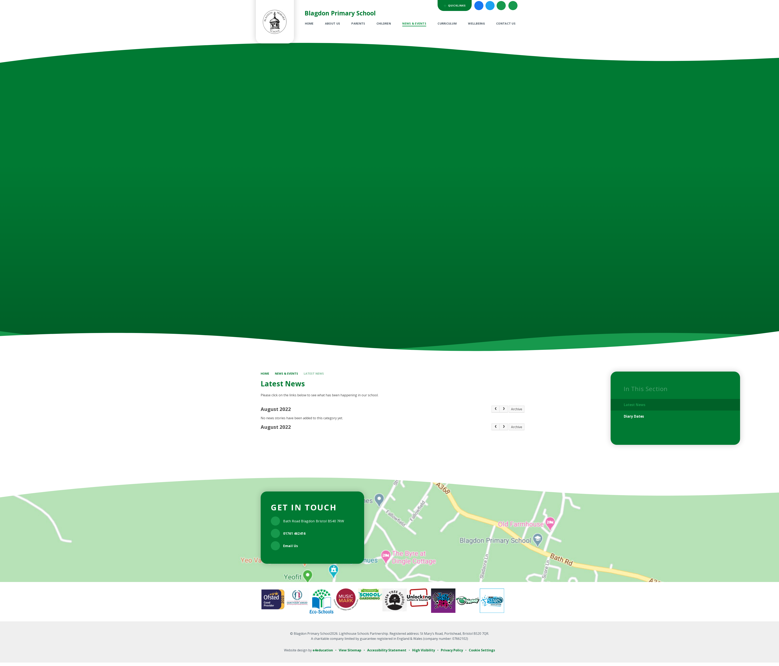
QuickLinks (456, 5)
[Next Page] (504, 409)
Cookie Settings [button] (482, 650)
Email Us (290, 546)
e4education (323, 650)
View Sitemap (350, 650)
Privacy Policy (452, 650)
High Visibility (423, 650)
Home (265, 373)
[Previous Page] (496, 409)
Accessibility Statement (386, 650)
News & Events (286, 373)
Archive (516, 409)
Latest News (314, 373)
